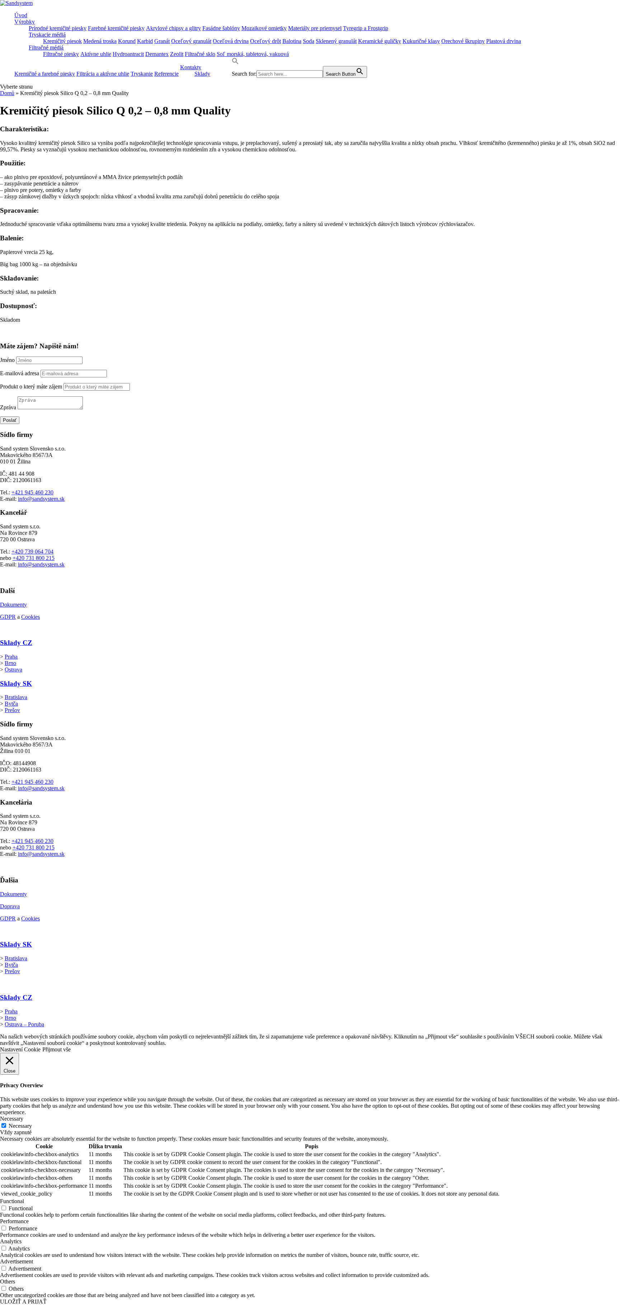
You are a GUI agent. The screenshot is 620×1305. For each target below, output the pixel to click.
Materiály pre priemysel (315, 28)
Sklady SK (16, 683)
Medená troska (100, 41)
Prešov (12, 710)
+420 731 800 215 (34, 558)
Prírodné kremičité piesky (57, 28)
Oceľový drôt (265, 41)
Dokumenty (13, 605)
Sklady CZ (16, 642)
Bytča (11, 704)
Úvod (20, 15)
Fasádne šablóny (221, 28)
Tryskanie (142, 74)
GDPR (8, 617)
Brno (10, 663)
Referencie (166, 74)
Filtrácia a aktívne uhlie (102, 74)
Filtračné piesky (61, 54)
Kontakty (190, 67)
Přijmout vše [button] (56, 1049)
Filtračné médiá (46, 47)
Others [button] (7, 1281)
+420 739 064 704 (32, 551)
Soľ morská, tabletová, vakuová (253, 54)
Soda (308, 41)
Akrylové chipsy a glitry (173, 28)
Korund (127, 41)
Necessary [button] (11, 1119)
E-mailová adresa (19, 373)
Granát (162, 41)
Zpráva (8, 407)
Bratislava (16, 697)
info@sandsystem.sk (41, 499)
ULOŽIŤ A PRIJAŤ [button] (23, 1302)
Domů (7, 93)
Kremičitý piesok (62, 41)
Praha (11, 657)
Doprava (10, 906)
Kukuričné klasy (421, 41)
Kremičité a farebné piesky (44, 74)
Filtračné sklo (200, 54)
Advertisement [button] (16, 1261)
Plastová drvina (503, 41)
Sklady (202, 74)
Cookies (30, 617)
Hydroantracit (128, 54)
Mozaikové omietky (264, 28)
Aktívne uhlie (95, 54)
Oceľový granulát (191, 41)
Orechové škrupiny (463, 41)
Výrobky (24, 22)
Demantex (157, 54)
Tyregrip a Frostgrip (365, 28)
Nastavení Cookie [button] (20, 1049)
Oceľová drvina (231, 41)
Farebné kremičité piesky (116, 28)
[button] (235, 63)
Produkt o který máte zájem (31, 386)
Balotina (291, 41)
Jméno (7, 360)
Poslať (10, 420)
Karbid (145, 41)
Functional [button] (12, 1201)
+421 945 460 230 (32, 492)
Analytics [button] (11, 1241)
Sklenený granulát (336, 41)
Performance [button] (14, 1221)
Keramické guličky (379, 41)
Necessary (20, 1126)
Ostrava (13, 669)
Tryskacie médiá (47, 35)
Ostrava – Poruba (24, 1024)
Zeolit (176, 54)
